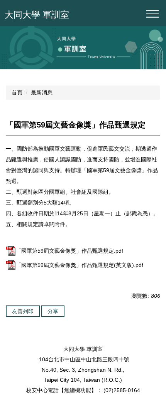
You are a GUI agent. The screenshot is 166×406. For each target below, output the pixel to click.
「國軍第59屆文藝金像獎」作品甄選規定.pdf (69, 251)
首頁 (17, 92)
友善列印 (23, 311)
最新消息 (42, 92)
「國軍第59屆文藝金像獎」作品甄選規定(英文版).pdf (79, 265)
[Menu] (152, 14)
